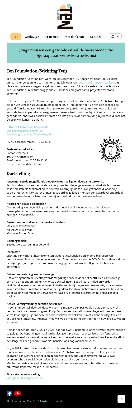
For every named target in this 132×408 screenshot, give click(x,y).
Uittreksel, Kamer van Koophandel (28, 127)
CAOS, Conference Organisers (96, 82)
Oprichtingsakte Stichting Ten (25, 131)
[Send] (121, 399)
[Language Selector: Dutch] (115, 36)
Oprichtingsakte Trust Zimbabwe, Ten (30, 134)
